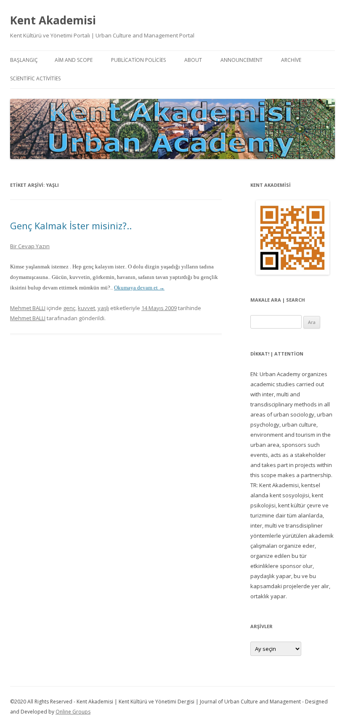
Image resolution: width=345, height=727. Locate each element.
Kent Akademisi (53, 20)
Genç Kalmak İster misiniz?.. (71, 225)
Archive (291, 60)
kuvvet (86, 308)
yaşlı (103, 308)
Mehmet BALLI (27, 308)
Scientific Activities (35, 78)
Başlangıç (24, 60)
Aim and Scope (74, 60)
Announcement (241, 60)
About (193, 60)
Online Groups (73, 711)
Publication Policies (138, 60)
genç (69, 308)
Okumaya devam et (139, 287)
